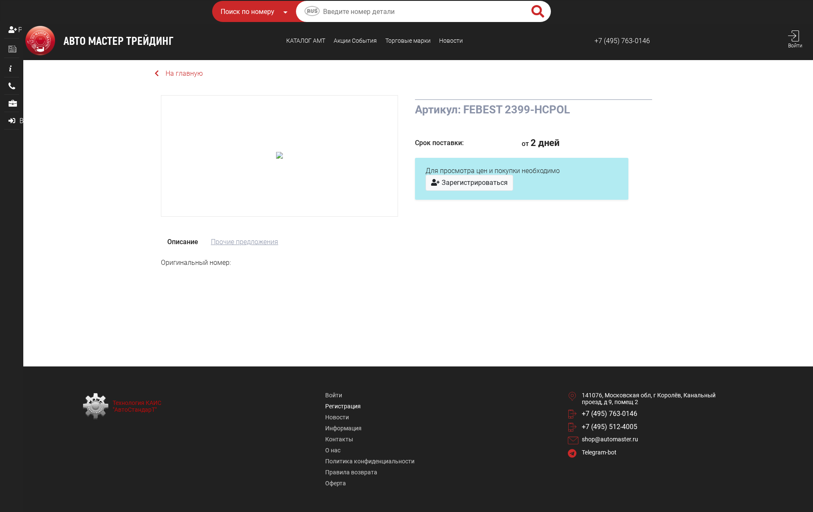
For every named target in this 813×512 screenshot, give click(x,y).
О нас (332, 450)
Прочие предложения (244, 242)
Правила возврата (351, 472)
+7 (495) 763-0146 (622, 41)
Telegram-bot (599, 452)
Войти (333, 395)
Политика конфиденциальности (370, 461)
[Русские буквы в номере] (312, 12)
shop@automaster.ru (610, 439)
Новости (451, 40)
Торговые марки (408, 40)
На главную (184, 73)
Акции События (355, 40)
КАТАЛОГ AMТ (305, 40)
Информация (343, 428)
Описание (182, 242)
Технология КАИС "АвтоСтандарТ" (137, 406)
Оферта (335, 483)
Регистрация (20, 30)
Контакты (339, 439)
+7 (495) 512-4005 (609, 427)
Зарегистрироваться (474, 183)
